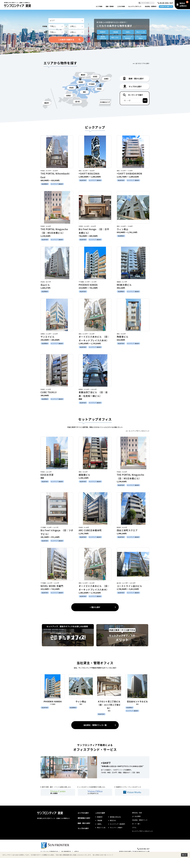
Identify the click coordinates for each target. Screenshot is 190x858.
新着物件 (103, 32)
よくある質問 (136, 816)
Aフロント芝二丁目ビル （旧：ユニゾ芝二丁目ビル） (110, 704)
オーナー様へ (136, 824)
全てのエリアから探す (142, 63)
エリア (99, 6)
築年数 (103, 37)
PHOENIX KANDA (88, 284)
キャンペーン (141, 37)
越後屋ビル (84, 474)
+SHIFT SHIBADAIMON (129, 173)
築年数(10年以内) (115, 817)
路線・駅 (110, 6)
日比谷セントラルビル (137, 701)
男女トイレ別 (140, 32)
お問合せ (76, 851)
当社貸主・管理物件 (150, 6)
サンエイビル (47, 336)
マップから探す (83, 828)
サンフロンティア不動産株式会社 (49, 851)
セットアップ (134, 6)
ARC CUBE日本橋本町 (90, 530)
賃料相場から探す (84, 818)
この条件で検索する (66, 39)
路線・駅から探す (84, 823)
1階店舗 (115, 32)
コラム (134, 827)
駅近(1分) (113, 820)
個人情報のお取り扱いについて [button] (103, 855)
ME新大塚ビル (124, 284)
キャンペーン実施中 (116, 828)
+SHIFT (106, 763)
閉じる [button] (184, 855)
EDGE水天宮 (47, 474)
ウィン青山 (122, 229)
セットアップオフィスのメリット (139, 431)
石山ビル (45, 284)
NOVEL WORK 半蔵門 (52, 585)
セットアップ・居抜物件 (117, 824)
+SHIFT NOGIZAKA (89, 173)
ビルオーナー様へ (165, 6)
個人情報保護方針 (66, 851)
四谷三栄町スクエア (127, 530)
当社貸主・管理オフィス (139, 820)
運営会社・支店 (137, 813)
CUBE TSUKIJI (49, 392)
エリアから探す (83, 813)
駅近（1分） (115, 37)
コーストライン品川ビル (129, 585)
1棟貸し (128, 32)
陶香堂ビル (122, 336)
